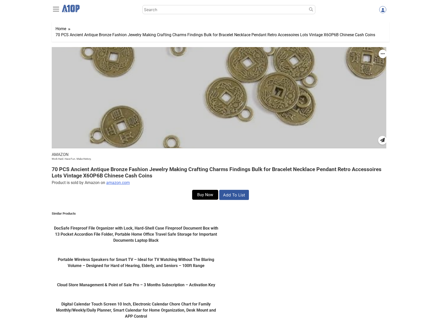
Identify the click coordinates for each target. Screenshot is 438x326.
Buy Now (205, 194)
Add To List (234, 194)
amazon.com (118, 182)
